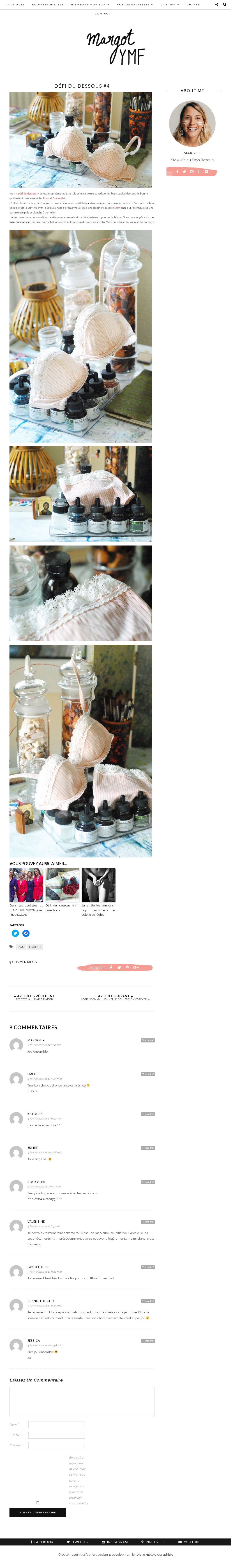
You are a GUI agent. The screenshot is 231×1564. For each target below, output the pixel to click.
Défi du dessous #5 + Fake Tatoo (62, 908)
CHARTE (193, 4)
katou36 (35, 1114)
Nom (13, 1424)
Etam (46, 198)
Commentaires (23, 962)
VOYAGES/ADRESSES (133, 4)
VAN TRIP (168, 4)
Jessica (34, 1340)
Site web (15, 1445)
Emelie (33, 1074)
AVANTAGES (15, 4)
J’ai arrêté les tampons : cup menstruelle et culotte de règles (99, 910)
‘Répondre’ (148, 1040)
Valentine (36, 1221)
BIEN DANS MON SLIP (88, 4)
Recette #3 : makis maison (34, 999)
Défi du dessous (27, 193)
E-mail (15, 1435)
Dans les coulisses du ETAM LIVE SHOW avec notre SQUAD (26, 910)
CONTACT (103, 13)
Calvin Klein (59, 198)
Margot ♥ (36, 1040)
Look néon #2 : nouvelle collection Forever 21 (115, 999)
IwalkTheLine (39, 1267)
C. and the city (41, 1301)
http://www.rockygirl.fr (45, 1199)
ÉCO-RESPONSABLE (48, 4)
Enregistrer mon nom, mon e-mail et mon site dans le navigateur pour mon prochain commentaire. (78, 1480)
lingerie (35, 947)
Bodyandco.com (91, 203)
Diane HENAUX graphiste (154, 1554)
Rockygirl (37, 1182)
